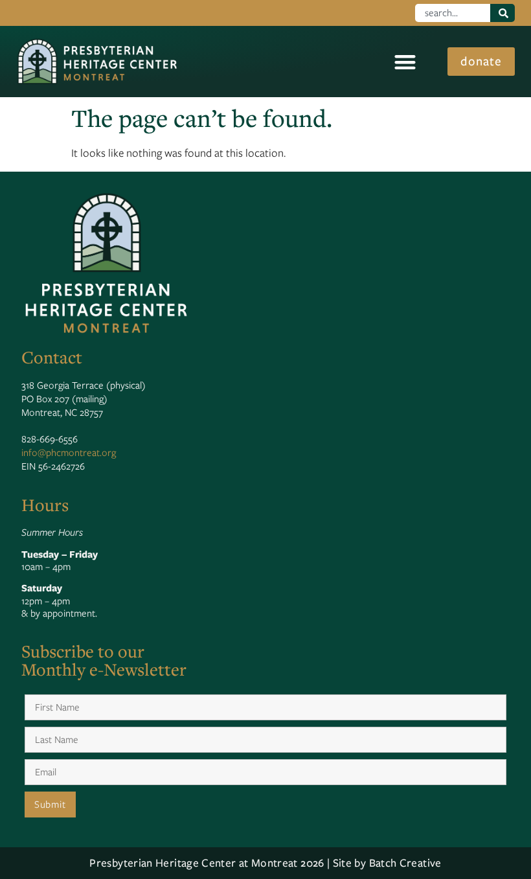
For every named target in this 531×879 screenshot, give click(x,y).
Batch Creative (405, 863)
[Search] (502, 13)
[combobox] (452, 13)
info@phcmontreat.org (68, 453)
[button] (405, 62)
